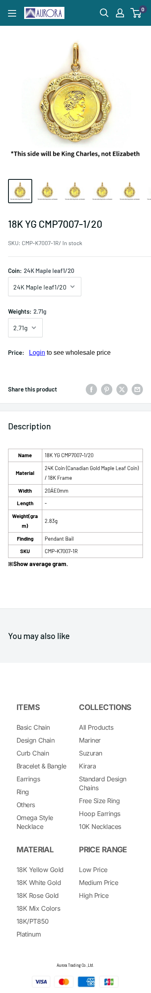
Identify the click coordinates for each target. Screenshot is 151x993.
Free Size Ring (99, 801)
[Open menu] (12, 13)
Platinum (29, 934)
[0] (136, 13)
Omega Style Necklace (35, 822)
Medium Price (98, 883)
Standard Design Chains (102, 783)
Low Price (93, 870)
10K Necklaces (100, 826)
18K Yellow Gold (40, 870)
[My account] (120, 12)
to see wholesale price (70, 352)
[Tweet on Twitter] (122, 389)
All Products (96, 727)
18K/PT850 (33, 921)
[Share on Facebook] (91, 389)
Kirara (87, 766)
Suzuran (90, 753)
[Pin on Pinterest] (106, 389)
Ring (23, 792)
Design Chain (35, 740)
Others (26, 805)
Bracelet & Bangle (41, 766)
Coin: (41, 270)
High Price (93, 895)
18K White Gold (39, 883)
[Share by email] (137, 389)
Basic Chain (33, 727)
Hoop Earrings (99, 814)
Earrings (28, 779)
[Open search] (104, 12)
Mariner (90, 740)
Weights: (27, 311)
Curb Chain (33, 753)
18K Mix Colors (38, 908)
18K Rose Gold (38, 895)
